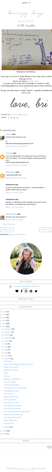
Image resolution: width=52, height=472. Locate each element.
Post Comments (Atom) (17, 234)
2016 (4, 318)
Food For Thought (10, 382)
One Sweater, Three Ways (13, 406)
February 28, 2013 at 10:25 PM (16, 165)
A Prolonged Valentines (12, 385)
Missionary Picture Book (12, 379)
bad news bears (33, 81)
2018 (4, 312)
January (7, 427)
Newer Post (6, 230)
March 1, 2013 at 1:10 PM (14, 207)
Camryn (8, 134)
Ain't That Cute (9, 394)
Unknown (9, 153)
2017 (4, 315)
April (6, 353)
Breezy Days (25, 468)
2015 (4, 320)
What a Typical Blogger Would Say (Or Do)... (19, 364)
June (6, 347)
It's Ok (6, 373)
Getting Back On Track (11, 391)
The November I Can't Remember (15, 388)
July (5, 344)
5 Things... (7, 376)
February (7, 359)
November (8, 332)
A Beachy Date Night (11, 397)
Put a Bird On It (9, 423)
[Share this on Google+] (17, 118)
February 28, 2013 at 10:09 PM (16, 146)
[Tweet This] (14, 118)
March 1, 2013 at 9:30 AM (14, 193)
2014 (4, 324)
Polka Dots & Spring (11, 370)
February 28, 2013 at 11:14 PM (16, 178)
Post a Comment (9, 224)
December (8, 329)
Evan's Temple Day (10, 420)
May (5, 350)
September (8, 338)
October (7, 335)
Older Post (46, 230)
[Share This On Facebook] (9, 118)
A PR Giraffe (8, 361)
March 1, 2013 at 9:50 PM (14, 220)
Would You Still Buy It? (11, 367)
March (6, 356)
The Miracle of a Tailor (11, 403)
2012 (4, 431)
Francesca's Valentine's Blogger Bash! (17, 411)
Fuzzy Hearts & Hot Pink (12, 409)
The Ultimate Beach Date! (12, 417)
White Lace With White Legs (13, 414)
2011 (4, 434)
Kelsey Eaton (10, 172)
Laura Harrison (11, 214)
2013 (4, 326)
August (6, 341)
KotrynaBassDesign (26, 470)
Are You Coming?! (10, 400)
